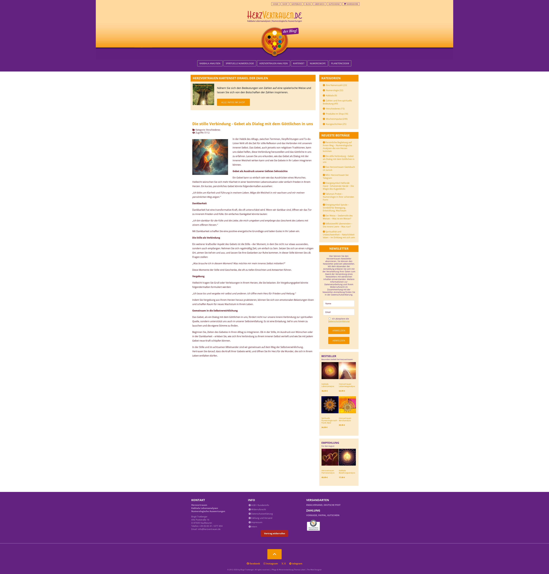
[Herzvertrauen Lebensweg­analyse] (347, 370)
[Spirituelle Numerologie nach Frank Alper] (330, 404)
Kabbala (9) (331, 95)
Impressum (256, 522)
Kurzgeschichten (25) (335, 124)
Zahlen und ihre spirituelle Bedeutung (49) (337, 102)
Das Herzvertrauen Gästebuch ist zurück (339, 168)
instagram (272, 563)
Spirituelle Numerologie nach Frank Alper (329, 420)
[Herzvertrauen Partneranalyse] (330, 457)
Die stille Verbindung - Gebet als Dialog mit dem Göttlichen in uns (338, 159)
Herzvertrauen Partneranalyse (328, 471)
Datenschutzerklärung (339, 321)
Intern (254, 526)
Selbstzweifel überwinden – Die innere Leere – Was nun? (337, 225)
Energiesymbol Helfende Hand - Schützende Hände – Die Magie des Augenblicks (338, 185)
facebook (255, 563)
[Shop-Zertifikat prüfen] (313, 526)
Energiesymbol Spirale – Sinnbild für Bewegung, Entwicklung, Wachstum (336, 207)
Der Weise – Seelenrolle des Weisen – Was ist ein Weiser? (338, 217)
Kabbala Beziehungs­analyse (347, 471)
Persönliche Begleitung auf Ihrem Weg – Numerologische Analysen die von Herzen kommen (337, 146)
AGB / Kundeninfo (260, 505)
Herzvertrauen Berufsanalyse (345, 419)
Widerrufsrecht (258, 509)
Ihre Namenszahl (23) (336, 85)
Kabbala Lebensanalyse (328, 385)
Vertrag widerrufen (274, 533)
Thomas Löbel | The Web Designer (308, 569)
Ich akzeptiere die (339, 320)
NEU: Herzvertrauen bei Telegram (336, 176)
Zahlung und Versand (261, 518)
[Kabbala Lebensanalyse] (330, 370)
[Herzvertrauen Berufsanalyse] (347, 404)
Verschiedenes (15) (334, 108)
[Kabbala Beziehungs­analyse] (347, 457)
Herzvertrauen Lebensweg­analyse (347, 385)
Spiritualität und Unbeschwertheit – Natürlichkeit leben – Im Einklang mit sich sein (339, 234)
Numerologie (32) (334, 90)
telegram (297, 563)
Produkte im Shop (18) (336, 113)
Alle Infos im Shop (233, 102)
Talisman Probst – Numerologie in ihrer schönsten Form (338, 196)
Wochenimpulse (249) (336, 118)
